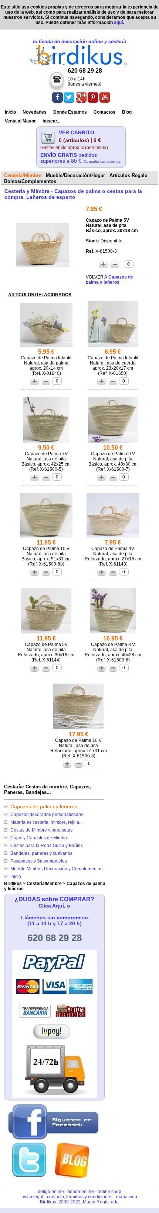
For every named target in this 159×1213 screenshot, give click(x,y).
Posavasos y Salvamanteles (38, 861)
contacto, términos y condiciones (79, 1196)
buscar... (51, 121)
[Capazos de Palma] (42, 265)
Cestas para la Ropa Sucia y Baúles (46, 845)
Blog (127, 112)
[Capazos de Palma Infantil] (46, 346)
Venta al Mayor (20, 121)
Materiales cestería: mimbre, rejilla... (46, 822)
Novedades (35, 112)
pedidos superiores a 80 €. (80, 158)
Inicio (10, 112)
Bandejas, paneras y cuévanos (41, 853)
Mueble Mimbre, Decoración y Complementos (56, 868)
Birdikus (13, 883)
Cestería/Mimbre (44, 883)
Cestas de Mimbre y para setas (41, 830)
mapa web (126, 1196)
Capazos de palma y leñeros (43, 806)
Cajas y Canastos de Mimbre (39, 837)
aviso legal (32, 1196)
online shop (109, 1191)
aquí (118, 22)
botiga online (51, 1191)
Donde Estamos (70, 112)
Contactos (104, 112)
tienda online (81, 1191)
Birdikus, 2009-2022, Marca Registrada (79, 1202)
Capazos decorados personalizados (46, 814)
